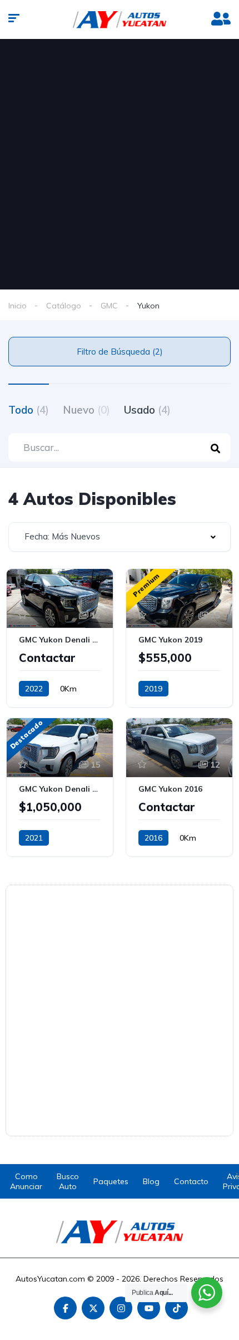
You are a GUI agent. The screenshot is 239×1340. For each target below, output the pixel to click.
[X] (93, 1308)
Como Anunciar (26, 1181)
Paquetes (110, 1181)
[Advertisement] (119, 164)
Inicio (17, 306)
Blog (151, 1181)
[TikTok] (176, 1308)
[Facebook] (65, 1308)
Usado (147, 409)
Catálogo (63, 306)
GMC (109, 306)
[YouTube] (148, 1308)
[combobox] (119, 537)
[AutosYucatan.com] (119, 19)
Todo (28, 409)
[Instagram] (120, 1308)
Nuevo (86, 409)
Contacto (191, 1181)
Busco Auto (68, 1181)
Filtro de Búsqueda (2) (120, 351)
